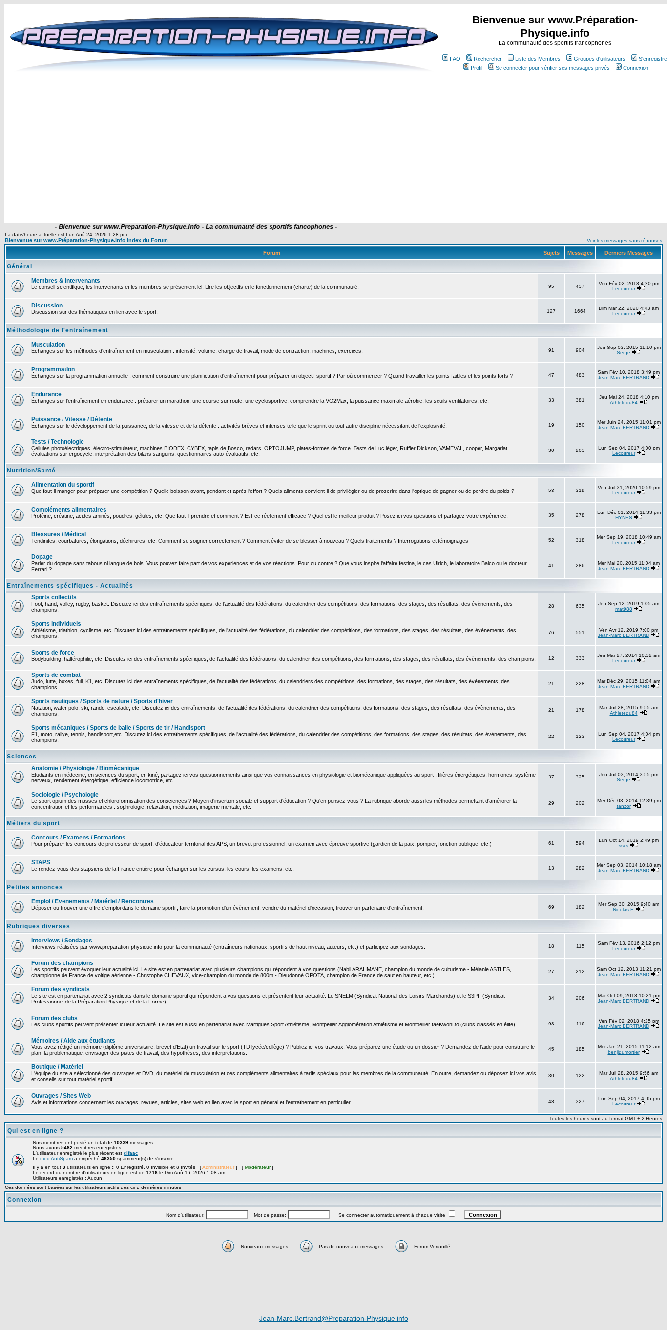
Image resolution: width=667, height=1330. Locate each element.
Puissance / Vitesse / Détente (71, 419)
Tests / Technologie (57, 441)
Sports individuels (56, 623)
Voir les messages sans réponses (624, 240)
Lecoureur (623, 288)
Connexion (635, 68)
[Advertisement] (229, 194)
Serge (623, 352)
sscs (623, 845)
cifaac (131, 1153)
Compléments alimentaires (68, 509)
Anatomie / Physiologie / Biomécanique (85, 768)
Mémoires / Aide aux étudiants (73, 1040)
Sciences (22, 756)
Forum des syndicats (60, 989)
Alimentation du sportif (62, 484)
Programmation (53, 369)
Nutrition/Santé (31, 470)
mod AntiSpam (56, 1158)
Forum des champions (62, 963)
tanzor (624, 806)
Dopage (42, 556)
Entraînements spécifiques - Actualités (70, 585)
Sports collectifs (54, 597)
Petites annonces (35, 887)
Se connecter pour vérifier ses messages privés (553, 68)
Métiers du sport (33, 823)
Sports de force (52, 652)
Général (19, 266)
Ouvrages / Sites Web (61, 1095)
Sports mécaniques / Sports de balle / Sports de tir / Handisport (118, 727)
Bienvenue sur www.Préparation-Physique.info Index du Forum (86, 240)
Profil (476, 68)
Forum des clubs (54, 1018)
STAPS (40, 862)
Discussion (47, 305)
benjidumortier (624, 1052)
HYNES (623, 517)
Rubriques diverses (38, 926)
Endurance (46, 394)
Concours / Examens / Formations (78, 837)
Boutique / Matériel (57, 1067)
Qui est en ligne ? (35, 1130)
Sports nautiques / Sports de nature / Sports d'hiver (102, 701)
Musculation (48, 344)
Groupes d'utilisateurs (599, 58)
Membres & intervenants (65, 280)
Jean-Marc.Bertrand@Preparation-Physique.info (333, 1318)
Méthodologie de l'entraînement (57, 330)
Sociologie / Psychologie (65, 794)
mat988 (623, 609)
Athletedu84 (624, 402)
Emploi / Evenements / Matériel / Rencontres (92, 901)
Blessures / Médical (58, 534)
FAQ (455, 58)
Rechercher (488, 58)
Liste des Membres (538, 58)
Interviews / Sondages (61, 940)
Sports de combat (56, 675)
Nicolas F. (623, 909)
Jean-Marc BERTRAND (623, 377)
